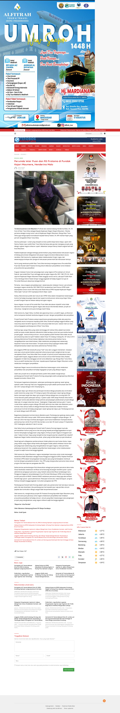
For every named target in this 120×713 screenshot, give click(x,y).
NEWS (17, 146)
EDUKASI (44, 146)
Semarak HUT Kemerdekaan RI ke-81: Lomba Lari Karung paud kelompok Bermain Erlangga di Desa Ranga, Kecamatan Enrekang (43, 540)
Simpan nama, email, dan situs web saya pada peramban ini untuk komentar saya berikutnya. (42, 665)
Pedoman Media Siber (68, 706)
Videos (67, 150)
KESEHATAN (66, 146)
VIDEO (84, 146)
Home (17, 150)
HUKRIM (23, 146)
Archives (58, 150)
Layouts (23, 150)
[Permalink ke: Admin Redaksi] (15, 168)
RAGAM (58, 146)
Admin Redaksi (21, 167)
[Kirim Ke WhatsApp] (73, 557)
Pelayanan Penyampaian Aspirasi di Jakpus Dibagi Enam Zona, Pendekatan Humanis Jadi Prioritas (35, 130)
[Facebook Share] (59, 557)
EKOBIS (37, 146)
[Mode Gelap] (105, 133)
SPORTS (91, 146)
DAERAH (51, 146)
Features (32, 150)
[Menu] (15, 133)
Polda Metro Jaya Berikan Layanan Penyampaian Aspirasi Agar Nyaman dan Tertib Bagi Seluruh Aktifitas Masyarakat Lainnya (42, 532)
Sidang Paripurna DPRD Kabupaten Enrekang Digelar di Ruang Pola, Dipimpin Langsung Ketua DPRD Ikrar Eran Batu (43, 525)
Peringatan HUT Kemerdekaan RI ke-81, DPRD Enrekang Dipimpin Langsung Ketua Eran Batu (41, 522)
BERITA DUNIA (76, 146)
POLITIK (30, 146)
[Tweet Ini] (62, 557)
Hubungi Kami (50, 706)
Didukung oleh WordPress (54, 708)
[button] (101, 133)
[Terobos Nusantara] (25, 140)
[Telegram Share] (69, 557)
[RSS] (104, 700)
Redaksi (58, 706)
